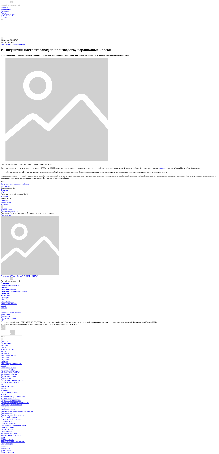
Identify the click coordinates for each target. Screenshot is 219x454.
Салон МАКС (6, 421)
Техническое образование (11, 433)
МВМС (4, 394)
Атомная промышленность (11, 364)
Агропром (5, 360)
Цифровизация (7, 444)
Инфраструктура (7, 386)
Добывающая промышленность (13, 380)
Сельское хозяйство (8, 423)
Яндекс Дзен (6, 202)
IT (2, 310)
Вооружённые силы (8, 368)
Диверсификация (7, 378)
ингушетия (5, 186)
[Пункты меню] (2, 38)
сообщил (162, 168)
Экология (4, 446)
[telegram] (2, 22)
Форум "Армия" (7, 440)
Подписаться (6, 215)
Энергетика (5, 314)
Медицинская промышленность (13, 397)
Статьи (3, 13)
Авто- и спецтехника (9, 304)
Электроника (6, 450)
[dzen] (2, 33)
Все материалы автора (9, 211)
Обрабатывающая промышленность (15, 403)
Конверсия (5, 390)
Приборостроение (8, 409)
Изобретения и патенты (10, 382)
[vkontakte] (2, 30)
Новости (4, 7)
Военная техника (7, 302)
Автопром (5, 357)
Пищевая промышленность (11, 405)
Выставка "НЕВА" (8, 370)
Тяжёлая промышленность (11, 436)
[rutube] (2, 36)
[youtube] (2, 27)
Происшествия (6, 413)
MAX (3, 192)
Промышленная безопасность (12, 415)
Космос (4, 308)
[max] (2, 25)
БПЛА (3, 306)
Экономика (5, 316)
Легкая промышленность (10, 392)
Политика (5, 407)
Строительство (7, 429)
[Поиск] (2, 339)
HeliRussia (5, 353)
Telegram (4, 190)
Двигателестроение (8, 318)
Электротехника (7, 452)
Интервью (5, 11)
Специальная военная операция (13, 425)
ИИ (2, 320)
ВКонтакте (5, 200)
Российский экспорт (9, 417)
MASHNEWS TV (7, 15)
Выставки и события (9, 374)
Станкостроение (7, 427)
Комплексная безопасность (11, 419)
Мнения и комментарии (10, 399)
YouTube (4, 204)
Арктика (4, 362)
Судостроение (6, 297)
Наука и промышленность (11, 312)
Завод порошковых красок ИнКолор (15, 184)
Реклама (4, 17)
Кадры (3, 388)
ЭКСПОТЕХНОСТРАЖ (10, 372)
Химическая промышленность (13, 44)
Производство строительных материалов (17, 411)
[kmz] (12, 334)
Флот (3, 438)
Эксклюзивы (6, 9)
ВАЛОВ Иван (6, 209)
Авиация (4, 300)
